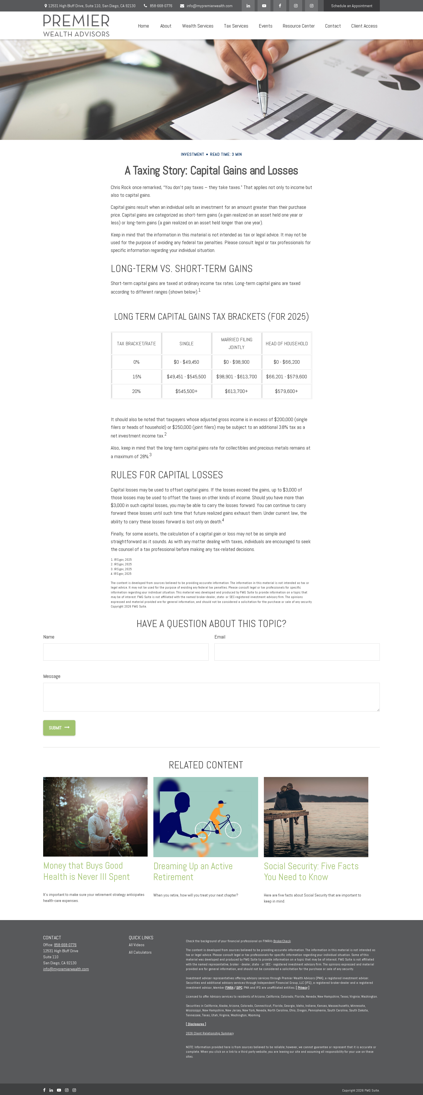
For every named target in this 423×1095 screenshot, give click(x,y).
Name (48, 636)
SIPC (239, 988)
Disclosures (196, 1024)
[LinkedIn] (248, 5)
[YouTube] (264, 5)
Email (219, 636)
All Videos (136, 944)
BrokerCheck (282, 941)
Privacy (302, 988)
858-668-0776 (161, 5)
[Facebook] (279, 5)
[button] (143, 25)
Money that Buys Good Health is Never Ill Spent (86, 871)
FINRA (229, 988)
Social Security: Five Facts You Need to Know (311, 871)
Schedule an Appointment (351, 5)
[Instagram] (311, 5)
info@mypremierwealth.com (210, 5)
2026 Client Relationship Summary (210, 1033)
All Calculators (140, 952)
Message (51, 676)
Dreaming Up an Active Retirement (193, 871)
